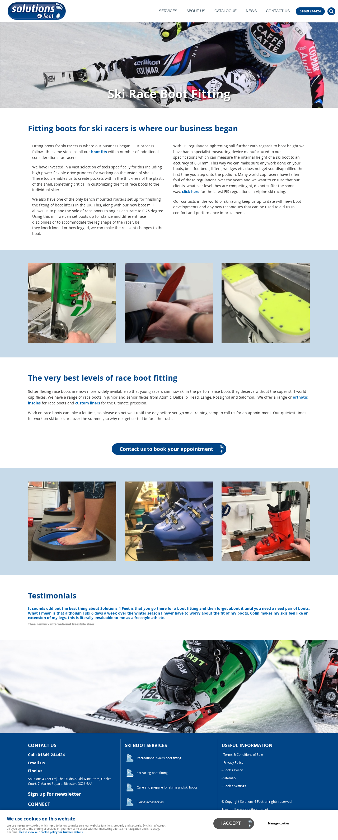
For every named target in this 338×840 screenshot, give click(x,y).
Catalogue (225, 11)
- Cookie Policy (232, 770)
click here (190, 191)
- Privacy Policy (232, 762)
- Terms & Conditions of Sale (242, 754)
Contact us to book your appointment (166, 449)
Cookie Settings (234, 786)
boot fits (99, 151)
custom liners (87, 403)
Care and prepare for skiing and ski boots (167, 787)
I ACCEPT (231, 823)
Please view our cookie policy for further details (51, 832)
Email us (36, 763)
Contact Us (278, 11)
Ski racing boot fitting (152, 773)
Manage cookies (278, 823)
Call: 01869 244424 (46, 754)
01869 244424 (310, 11)
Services (168, 11)
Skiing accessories (150, 802)
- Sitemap (229, 778)
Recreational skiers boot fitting (159, 758)
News (251, 11)
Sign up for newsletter (54, 794)
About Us (195, 11)
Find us (35, 770)
